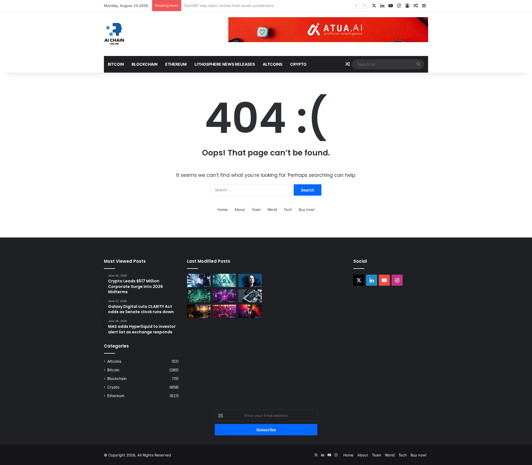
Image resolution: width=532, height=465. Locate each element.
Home (223, 209)
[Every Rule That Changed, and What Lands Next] (250, 296)
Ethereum (176, 64)
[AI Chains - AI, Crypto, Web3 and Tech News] (114, 34)
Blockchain (144, 64)
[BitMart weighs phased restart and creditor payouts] (224, 296)
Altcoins (272, 64)
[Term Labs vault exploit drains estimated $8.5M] (199, 280)
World (272, 209)
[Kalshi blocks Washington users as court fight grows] (199, 296)
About (239, 209)
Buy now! (307, 209)
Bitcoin (116, 64)
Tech (288, 209)
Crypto (298, 64)
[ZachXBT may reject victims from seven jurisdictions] (224, 280)
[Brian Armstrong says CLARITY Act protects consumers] (250, 280)
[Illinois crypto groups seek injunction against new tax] (224, 311)
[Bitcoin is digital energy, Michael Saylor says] (199, 311)
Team (256, 209)
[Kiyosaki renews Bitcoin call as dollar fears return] (250, 311)
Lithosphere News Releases (225, 64)
